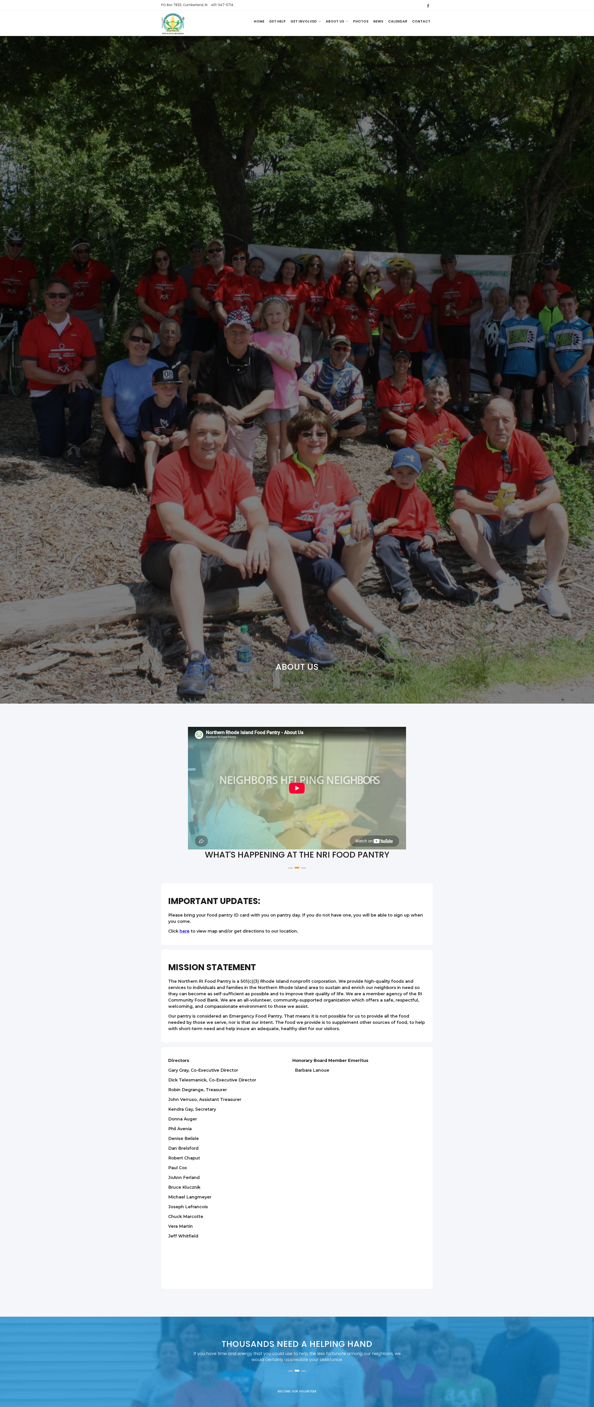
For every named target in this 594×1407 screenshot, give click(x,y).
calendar (397, 21)
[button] (305, 21)
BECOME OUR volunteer (297, 1391)
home (259, 21)
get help (277, 21)
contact (421, 21)
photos (361, 21)
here (185, 931)
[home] (172, 24)
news (378, 21)
